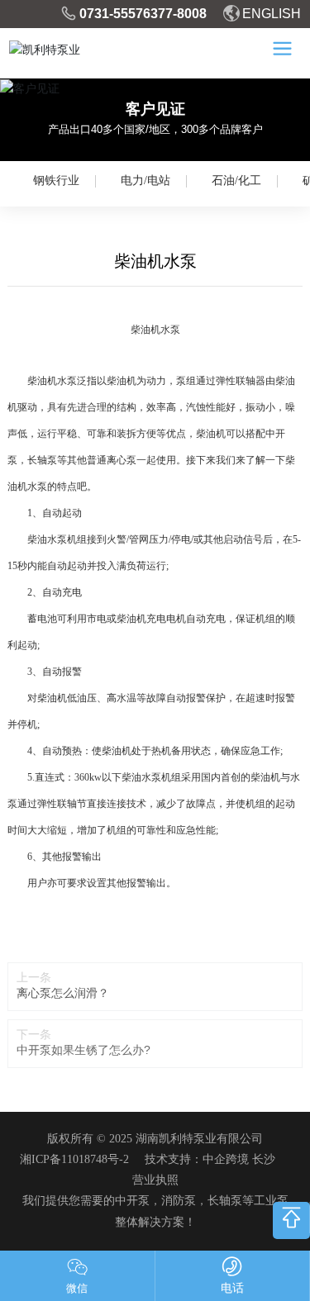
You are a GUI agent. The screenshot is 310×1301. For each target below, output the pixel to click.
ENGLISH (271, 14)
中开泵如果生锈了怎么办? (83, 1049)
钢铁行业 (56, 180)
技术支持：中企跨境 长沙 (210, 1159)
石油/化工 (236, 180)
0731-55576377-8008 (143, 14)
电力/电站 (145, 180)
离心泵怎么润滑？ (63, 992)
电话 (232, 1287)
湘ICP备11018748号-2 (74, 1159)
